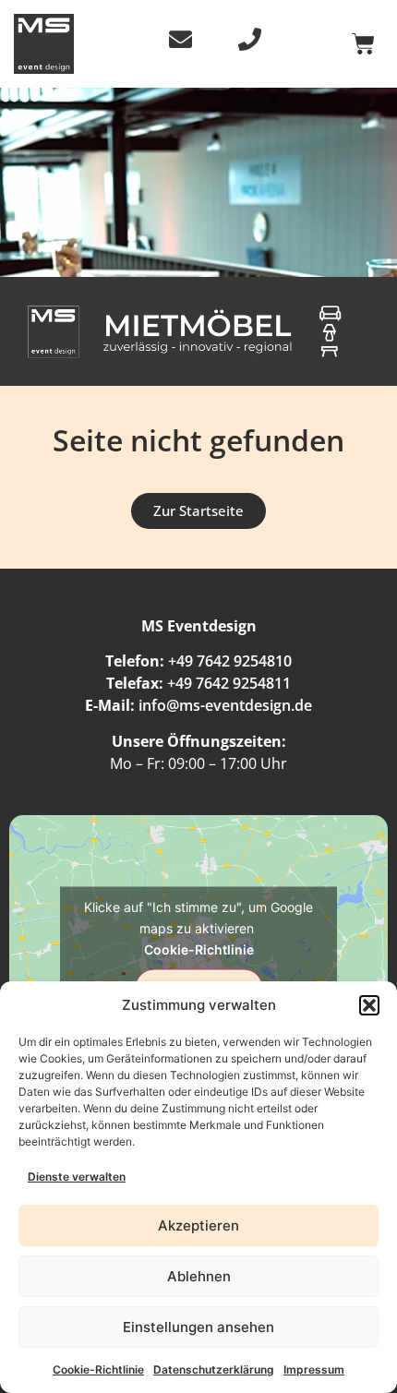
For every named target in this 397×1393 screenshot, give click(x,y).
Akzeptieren (198, 1225)
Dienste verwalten (77, 1176)
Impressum (313, 1369)
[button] (369, 1005)
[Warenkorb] (363, 43)
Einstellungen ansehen (198, 1327)
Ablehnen (199, 1276)
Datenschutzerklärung (213, 1369)
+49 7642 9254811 (229, 683)
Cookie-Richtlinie (98, 1369)
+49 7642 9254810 (230, 661)
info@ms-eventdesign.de (225, 705)
